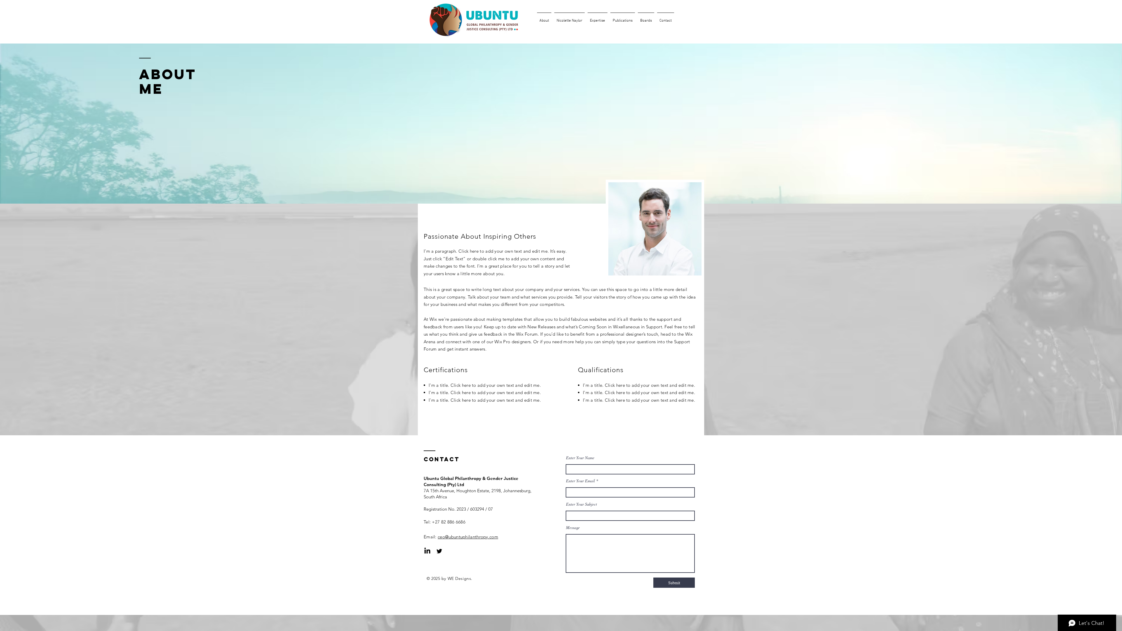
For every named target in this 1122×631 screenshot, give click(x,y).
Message (573, 528)
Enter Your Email (580, 481)
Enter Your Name (580, 458)
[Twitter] (439, 551)
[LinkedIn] (427, 551)
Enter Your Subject (581, 504)
